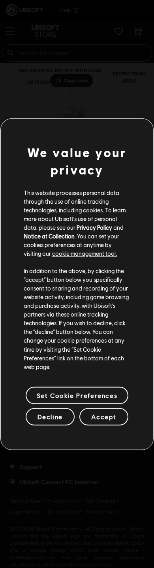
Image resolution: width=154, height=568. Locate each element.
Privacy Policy (94, 227)
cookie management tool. (84, 253)
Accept (103, 416)
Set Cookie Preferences (77, 395)
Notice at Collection (49, 236)
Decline (50, 416)
